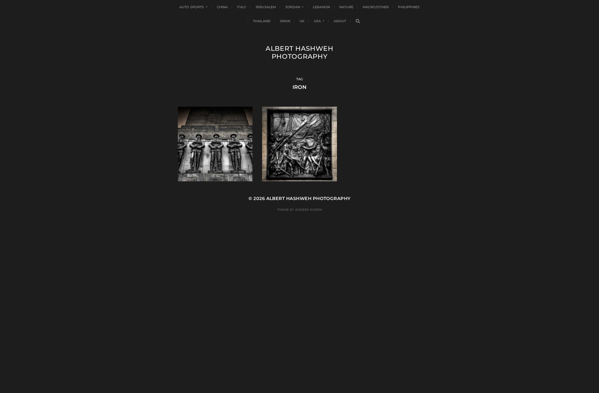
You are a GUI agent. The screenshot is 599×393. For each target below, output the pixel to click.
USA (317, 21)
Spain (285, 21)
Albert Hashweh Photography (299, 52)
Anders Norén (308, 209)
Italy (241, 7)
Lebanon (321, 7)
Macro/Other (376, 7)
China (222, 7)
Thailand (261, 21)
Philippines (409, 7)
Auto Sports (191, 7)
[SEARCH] (357, 21)
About (340, 21)
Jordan (292, 7)
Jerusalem (266, 7)
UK (302, 21)
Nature (346, 7)
